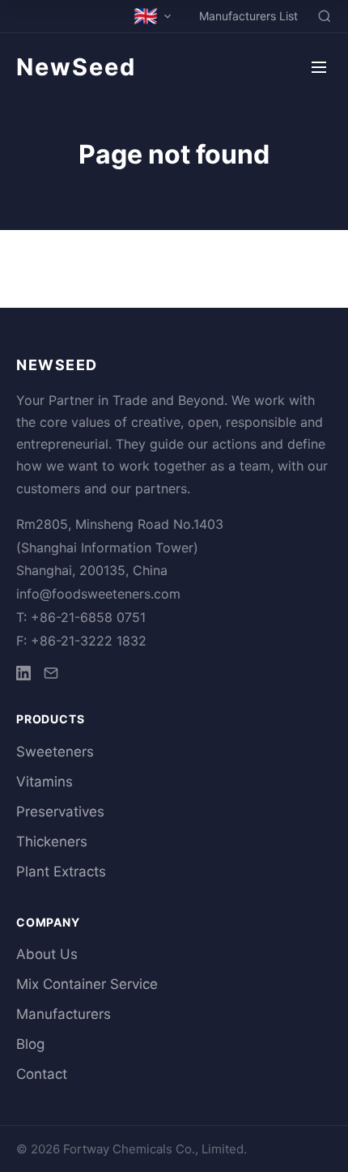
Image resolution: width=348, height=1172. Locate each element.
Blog (30, 1044)
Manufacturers (63, 1014)
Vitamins (44, 782)
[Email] (51, 676)
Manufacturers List (248, 16)
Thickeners (51, 841)
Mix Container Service (87, 984)
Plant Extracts (61, 871)
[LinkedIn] (23, 676)
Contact (41, 1074)
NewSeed (76, 67)
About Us (47, 954)
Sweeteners (55, 752)
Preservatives (60, 811)
